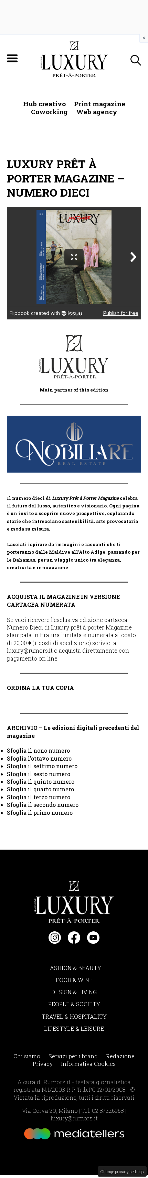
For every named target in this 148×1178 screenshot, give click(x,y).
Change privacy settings (122, 1171)
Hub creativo (44, 103)
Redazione (120, 1056)
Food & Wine (74, 979)
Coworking (49, 111)
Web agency (96, 111)
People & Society (74, 1004)
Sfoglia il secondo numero (42, 804)
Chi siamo (26, 1056)
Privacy (43, 1063)
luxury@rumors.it (30, 650)
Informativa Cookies (88, 1063)
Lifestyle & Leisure (74, 1028)
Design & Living (74, 992)
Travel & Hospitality (74, 1016)
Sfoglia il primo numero (40, 812)
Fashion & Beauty (74, 967)
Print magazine (99, 103)
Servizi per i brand (73, 1056)
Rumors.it (57, 1082)
